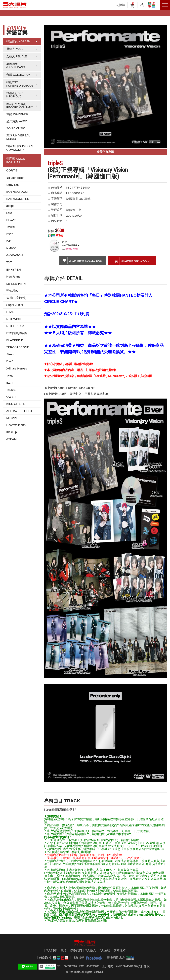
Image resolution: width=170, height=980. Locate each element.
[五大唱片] (85, 943)
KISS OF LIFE (15, 404)
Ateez (10, 354)
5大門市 (51, 950)
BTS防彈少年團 (16, 333)
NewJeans (13, 276)
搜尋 (122, 5)
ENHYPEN (13, 269)
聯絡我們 (76, 950)
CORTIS (12, 170)
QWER (11, 396)
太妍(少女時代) (16, 297)
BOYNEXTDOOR (18, 191)
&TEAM (11, 439)
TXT (9, 262)
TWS (9, 375)
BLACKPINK (14, 340)
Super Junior (14, 305)
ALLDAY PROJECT (19, 411)
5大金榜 (104, 950)
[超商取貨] (59, 958)
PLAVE (11, 220)
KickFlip (11, 432)
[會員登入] (141, 4)
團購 (63, 950)
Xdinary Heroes (16, 368)
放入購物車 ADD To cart (135, 260)
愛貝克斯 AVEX (16, 121)
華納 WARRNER (17, 114)
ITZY (9, 234)
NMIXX (11, 248)
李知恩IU (12, 290)
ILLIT (9, 382)
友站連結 (120, 950)
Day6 (9, 361)
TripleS (11, 389)
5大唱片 (15, 5)
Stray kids (12, 184)
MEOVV (11, 418)
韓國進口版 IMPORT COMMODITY (20, 147)
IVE (8, 241)
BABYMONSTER (17, 199)
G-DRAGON (14, 255)
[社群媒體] (93, 958)
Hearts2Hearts (16, 425)
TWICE (11, 227)
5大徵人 (90, 950)
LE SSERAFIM (16, 283)
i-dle (9, 213)
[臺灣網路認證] (129, 958)
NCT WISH (13, 319)
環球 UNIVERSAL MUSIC (18, 137)
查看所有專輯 (105, 151)
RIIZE (10, 312)
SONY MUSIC (15, 128)
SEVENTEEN (15, 177)
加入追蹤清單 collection (85, 260)
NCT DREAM (15, 326)
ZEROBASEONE (17, 347)
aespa (10, 205)
